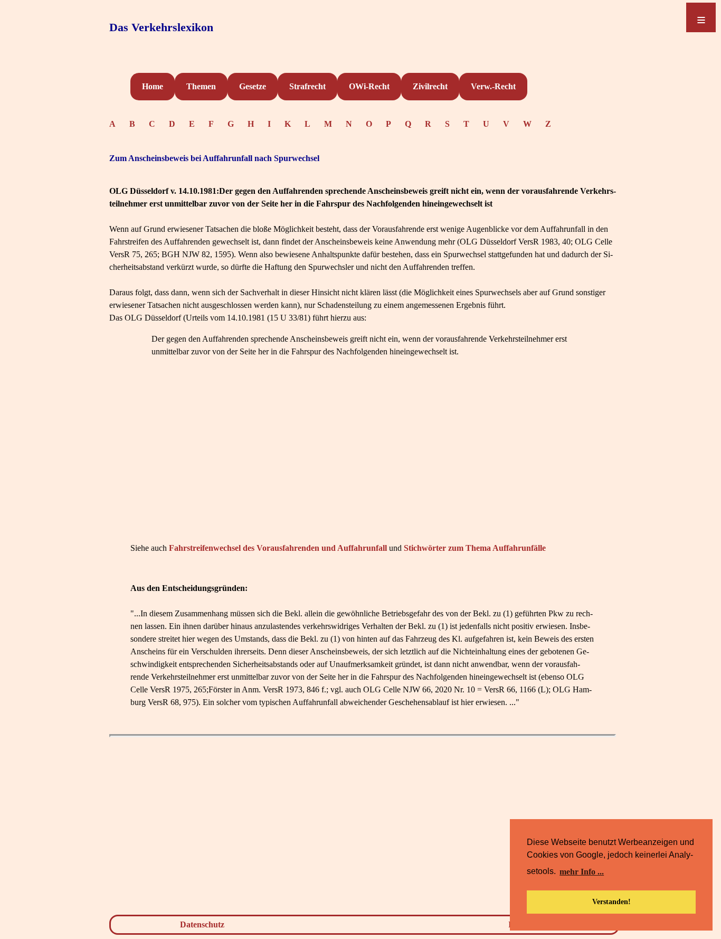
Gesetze (252, 86)
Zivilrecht (430, 86)
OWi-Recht (369, 86)
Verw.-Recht (493, 86)
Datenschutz (202, 924)
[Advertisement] (362, 466)
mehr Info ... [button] (581, 871)
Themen (201, 86)
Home (152, 86)
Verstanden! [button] (611, 901)
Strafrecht (307, 86)
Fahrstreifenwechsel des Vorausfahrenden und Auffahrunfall (278, 547)
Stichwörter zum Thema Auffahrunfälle (475, 547)
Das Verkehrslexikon (161, 27)
